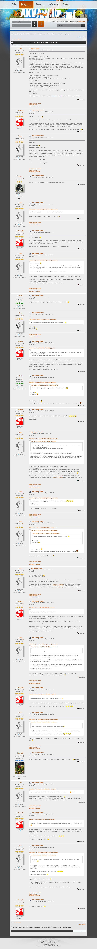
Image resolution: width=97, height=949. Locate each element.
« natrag (79, 36)
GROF (49, 34)
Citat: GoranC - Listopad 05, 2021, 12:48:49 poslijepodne (43, 789)
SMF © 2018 (47, 941)
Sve (16, 39)
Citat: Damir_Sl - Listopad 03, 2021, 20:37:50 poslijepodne (43, 498)
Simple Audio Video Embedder (48, 942)
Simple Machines (55, 941)
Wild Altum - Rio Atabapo (34, 105)
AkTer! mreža (54, 4)
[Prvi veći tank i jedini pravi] (19, 778)
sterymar (20, 176)
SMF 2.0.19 (40, 941)
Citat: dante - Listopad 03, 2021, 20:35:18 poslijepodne (42, 527)
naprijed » (84, 36)
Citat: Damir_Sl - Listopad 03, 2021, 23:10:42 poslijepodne (43, 644)
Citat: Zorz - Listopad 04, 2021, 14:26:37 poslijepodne (42, 694)
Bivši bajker (81, 21)
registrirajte (61, 95)
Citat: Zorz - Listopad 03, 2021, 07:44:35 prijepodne (42, 348)
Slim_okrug (58, 34)
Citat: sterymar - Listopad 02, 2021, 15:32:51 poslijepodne (43, 209)
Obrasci (40, 4)
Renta (53, 34)
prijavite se (55, 95)
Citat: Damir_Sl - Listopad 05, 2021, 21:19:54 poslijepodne (43, 852)
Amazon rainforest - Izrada (35, 103)
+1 (22, 50)
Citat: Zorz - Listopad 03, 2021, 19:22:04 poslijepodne (42, 382)
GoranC (20, 753)
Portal (14, 4)
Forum (26, 4)
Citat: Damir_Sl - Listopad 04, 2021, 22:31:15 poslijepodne (43, 719)
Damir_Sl (20, 110)
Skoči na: (70, 931)
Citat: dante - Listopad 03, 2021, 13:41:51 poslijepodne (42, 319)
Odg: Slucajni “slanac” (38, 110)
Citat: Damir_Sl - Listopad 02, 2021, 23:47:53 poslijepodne (43, 260)
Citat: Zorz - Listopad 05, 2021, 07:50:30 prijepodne (42, 819)
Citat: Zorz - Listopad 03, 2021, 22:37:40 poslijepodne (42, 607)
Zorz (20, 48)
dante (21, 295)
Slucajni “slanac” (35, 48)
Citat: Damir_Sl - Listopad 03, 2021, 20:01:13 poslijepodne (43, 438)
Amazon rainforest (33, 104)
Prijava (66, 4)
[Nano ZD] (19, 199)
